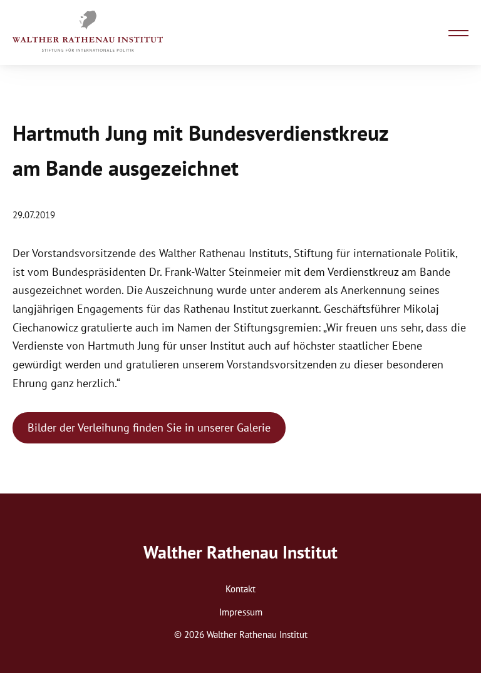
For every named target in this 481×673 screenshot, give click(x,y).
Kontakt (240, 589)
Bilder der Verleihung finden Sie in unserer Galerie (149, 427)
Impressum (240, 612)
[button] (458, 33)
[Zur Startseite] (88, 32)
